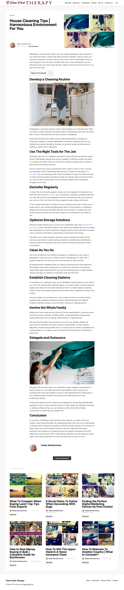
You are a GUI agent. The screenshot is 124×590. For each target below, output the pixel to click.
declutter (52, 195)
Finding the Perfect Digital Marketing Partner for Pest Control (97, 504)
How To (100, 3)
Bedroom (68, 3)
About (88, 580)
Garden (93, 3)
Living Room (85, 3)
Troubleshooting (60, 524)
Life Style (22, 524)
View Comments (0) (62, 458)
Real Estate (22, 476)
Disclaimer (95, 580)
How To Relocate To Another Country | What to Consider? (97, 552)
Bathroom (76, 3)
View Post (13, 514)
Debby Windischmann (24, 44)
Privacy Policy (106, 580)
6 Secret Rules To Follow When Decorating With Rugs (61, 504)
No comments (33, 46)
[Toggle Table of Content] (49, 73)
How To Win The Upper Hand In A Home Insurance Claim (61, 552)
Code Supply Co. (28, 584)
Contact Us (109, 3)
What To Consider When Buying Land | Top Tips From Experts (25, 504)
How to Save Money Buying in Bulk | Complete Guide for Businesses (22, 553)
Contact (115, 580)
